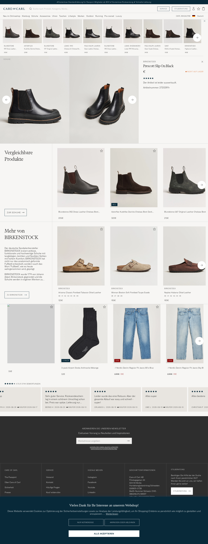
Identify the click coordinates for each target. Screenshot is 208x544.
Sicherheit (9, 487)
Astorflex (28, 46)
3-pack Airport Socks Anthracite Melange (79, 368)
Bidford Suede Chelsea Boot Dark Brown (172, 49)
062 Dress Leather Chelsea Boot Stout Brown (10, 49)
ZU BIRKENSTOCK (15, 295)
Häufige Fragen (53, 487)
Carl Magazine (183, 16)
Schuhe (34, 16)
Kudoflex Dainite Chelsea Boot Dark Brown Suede (32, 49)
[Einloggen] (194, 8)
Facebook (92, 482)
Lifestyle (72, 16)
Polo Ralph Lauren (92, 46)
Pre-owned (109, 16)
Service (163, 9)
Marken (81, 16)
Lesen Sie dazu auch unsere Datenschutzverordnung (104, 448)
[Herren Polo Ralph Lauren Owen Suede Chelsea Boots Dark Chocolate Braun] (152, 31)
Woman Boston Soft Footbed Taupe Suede (130, 292)
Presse (8, 492)
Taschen (63, 16)
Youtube (91, 487)
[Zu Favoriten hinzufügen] (101, 151)
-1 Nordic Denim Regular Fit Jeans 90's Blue (134, 368)
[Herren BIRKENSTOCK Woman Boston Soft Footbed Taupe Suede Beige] (133, 256)
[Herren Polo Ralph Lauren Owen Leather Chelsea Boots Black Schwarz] (92, 31)
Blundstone (9, 46)
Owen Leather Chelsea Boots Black (91, 49)
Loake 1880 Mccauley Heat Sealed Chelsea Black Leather (131, 49)
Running (99, 16)
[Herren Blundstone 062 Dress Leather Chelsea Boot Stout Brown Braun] (12, 31)
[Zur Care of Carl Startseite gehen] (14, 9)
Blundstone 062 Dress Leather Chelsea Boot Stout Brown (78, 212)
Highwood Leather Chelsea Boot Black (191, 49)
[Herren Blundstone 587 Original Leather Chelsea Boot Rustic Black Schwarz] (52, 31)
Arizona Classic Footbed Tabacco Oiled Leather (79, 292)
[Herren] (31, 333)
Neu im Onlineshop (11, 16)
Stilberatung (181, 9)
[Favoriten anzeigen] (198, 8)
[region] (104, 399)
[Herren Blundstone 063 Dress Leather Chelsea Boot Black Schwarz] (112, 31)
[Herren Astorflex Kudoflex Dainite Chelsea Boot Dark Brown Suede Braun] (32, 31)
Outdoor (90, 16)
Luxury (119, 16)
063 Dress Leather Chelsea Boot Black (110, 49)
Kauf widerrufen (53, 492)
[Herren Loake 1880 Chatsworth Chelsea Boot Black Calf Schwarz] (72, 31)
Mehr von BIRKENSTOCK (21, 234)
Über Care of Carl (13, 482)
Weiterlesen (112, 514)
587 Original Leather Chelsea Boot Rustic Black (50, 49)
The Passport (11, 477)
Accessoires (45, 16)
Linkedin (91, 492)
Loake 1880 (68, 46)
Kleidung (26, 16)
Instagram (92, 477)
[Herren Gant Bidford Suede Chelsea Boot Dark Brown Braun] (173, 31)
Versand (49, 477)
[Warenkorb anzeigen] (203, 8)
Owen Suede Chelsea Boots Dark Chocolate (152, 49)
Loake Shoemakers (132, 46)
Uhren (54, 16)
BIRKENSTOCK (190, 46)
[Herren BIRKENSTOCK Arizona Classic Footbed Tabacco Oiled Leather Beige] (81, 256)
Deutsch (200, 16)
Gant (167, 46)
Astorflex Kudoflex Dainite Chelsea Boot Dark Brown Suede (131, 212)
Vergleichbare (19, 156)
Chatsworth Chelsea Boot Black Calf (72, 49)
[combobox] (200, 16)
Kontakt (49, 482)
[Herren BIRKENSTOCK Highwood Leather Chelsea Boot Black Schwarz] (193, 31)
